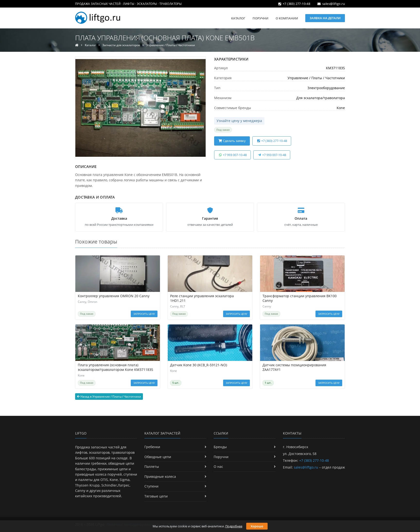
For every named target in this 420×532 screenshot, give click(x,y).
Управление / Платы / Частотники (170, 45)
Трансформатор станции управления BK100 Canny (299, 298)
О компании (287, 18)
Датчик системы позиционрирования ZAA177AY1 (294, 367)
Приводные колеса (160, 476)
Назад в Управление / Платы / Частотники (110, 396)
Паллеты (151, 466)
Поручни (260, 18)
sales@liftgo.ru (333, 3)
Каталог (238, 18)
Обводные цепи (157, 456)
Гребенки (152, 447)
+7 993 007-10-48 (234, 155)
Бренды (220, 447)
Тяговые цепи (156, 496)
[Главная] (77, 45)
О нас (218, 466)
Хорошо (257, 526)
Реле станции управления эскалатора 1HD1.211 (202, 298)
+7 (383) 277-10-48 (296, 3)
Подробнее (233, 526)
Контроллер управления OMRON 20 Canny (113, 296)
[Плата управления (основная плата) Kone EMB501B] (140, 108)
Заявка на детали (325, 18)
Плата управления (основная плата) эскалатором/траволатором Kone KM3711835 (115, 367)
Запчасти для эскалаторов (121, 45)
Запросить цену (144, 313)
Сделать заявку (234, 141)
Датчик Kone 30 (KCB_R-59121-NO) (198, 365)
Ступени (151, 486)
